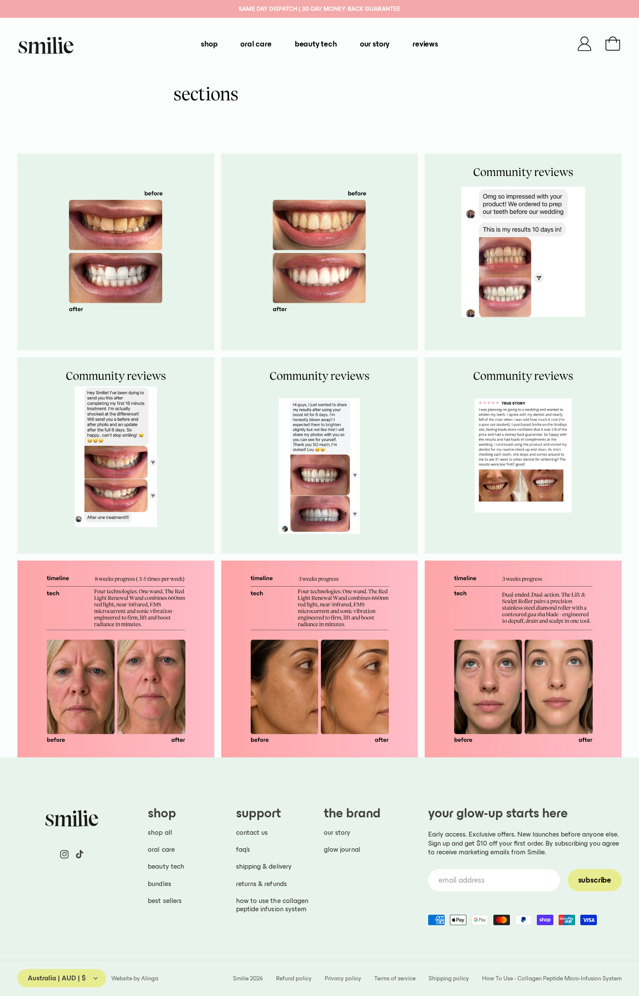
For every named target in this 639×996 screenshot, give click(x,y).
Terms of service (395, 978)
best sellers (165, 900)
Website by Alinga (134, 978)
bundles (159, 883)
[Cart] (613, 44)
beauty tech (166, 866)
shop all (160, 832)
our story (337, 832)
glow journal (342, 849)
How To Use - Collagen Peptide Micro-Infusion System (552, 978)
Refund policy (294, 978)
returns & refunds (261, 883)
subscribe (594, 880)
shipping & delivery (264, 866)
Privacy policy (343, 978)
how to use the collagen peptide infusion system (272, 905)
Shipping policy (449, 978)
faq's (243, 849)
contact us (252, 832)
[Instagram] (64, 854)
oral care (161, 849)
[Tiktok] (79, 854)
